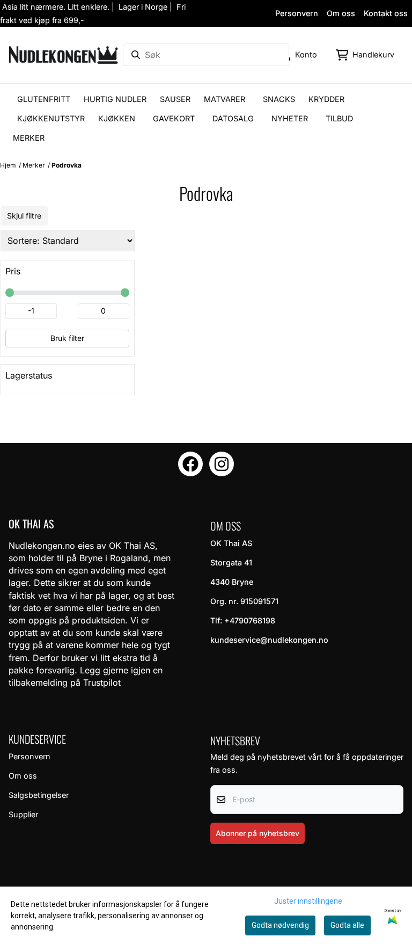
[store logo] (64, 55)
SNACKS (279, 99)
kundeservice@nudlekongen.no (269, 639)
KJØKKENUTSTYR (51, 118)
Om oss (341, 13)
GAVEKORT (174, 118)
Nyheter (289, 118)
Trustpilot (102, 682)
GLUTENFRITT (43, 99)
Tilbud (339, 118)
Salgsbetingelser (39, 795)
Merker (29, 137)
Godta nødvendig (280, 925)
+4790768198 (249, 620)
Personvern (296, 13)
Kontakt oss (386, 13)
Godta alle (347, 925)
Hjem (8, 165)
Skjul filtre (24, 215)
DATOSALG (233, 118)
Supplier (23, 814)
